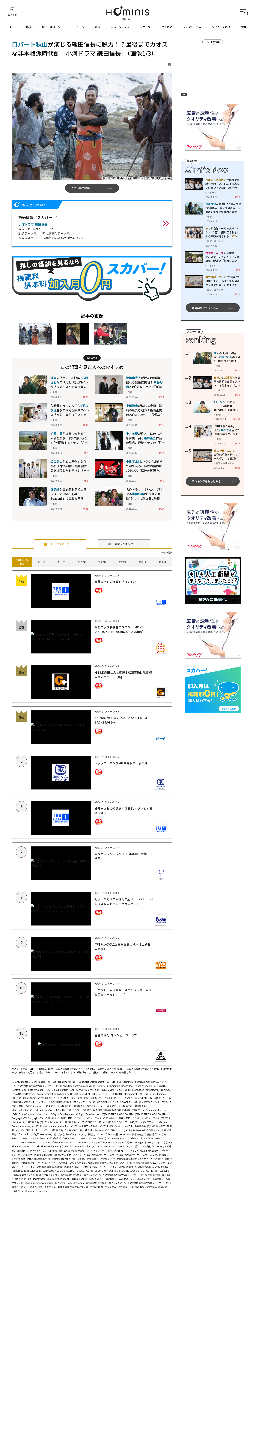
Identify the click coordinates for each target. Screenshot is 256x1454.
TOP (12, 27)
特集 (243, 27)
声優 (97, 27)
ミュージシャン (120, 27)
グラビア (167, 27)
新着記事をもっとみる (205, 308)
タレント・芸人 (192, 27)
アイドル (79, 27)
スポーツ (145, 27)
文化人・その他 (221, 27)
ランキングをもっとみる (206, 481)
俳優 (28, 27)
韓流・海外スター (52, 27)
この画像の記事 (80, 188)
